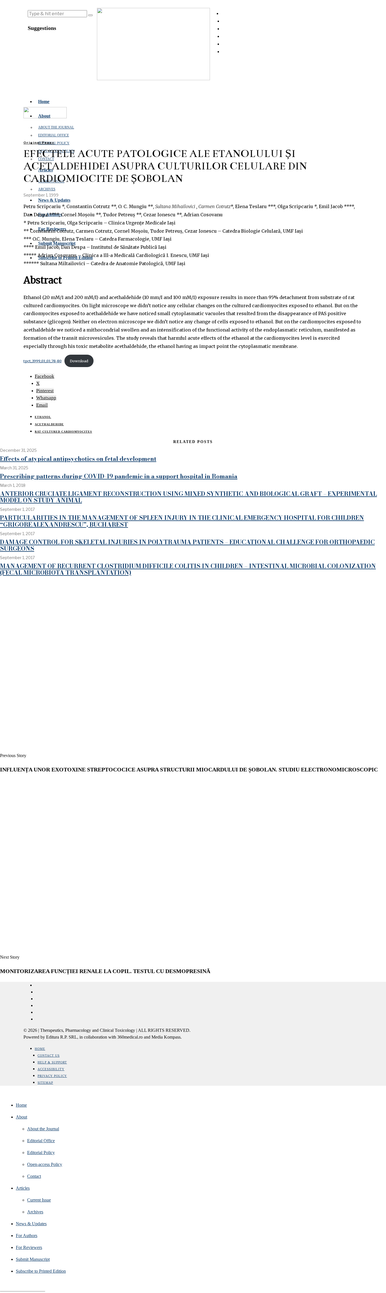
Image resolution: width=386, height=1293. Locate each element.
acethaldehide (49, 424)
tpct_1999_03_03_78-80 (42, 361)
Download (79, 361)
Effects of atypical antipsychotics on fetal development (78, 458)
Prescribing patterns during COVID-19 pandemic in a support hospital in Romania (118, 476)
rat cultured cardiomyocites (63, 431)
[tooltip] (44, 376)
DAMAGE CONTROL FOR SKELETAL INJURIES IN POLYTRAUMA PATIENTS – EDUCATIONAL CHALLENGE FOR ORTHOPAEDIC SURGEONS (187, 545)
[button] (90, 15)
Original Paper (39, 143)
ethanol (43, 416)
